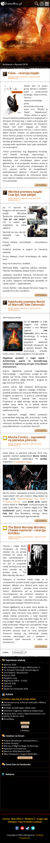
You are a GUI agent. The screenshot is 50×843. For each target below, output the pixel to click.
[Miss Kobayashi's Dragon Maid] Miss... (21, 754)
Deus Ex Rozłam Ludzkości (30, 821)
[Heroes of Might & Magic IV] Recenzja (21, 746)
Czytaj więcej (41, 185)
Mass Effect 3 (17, 819)
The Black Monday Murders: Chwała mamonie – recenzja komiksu (27, 530)
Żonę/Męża (9, 719)
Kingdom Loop (10, 678)
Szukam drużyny (11, 743)
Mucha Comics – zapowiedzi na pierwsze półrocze (27, 438)
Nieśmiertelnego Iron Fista (31, 498)
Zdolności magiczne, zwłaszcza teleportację (23, 710)
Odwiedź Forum (25, 758)
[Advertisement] (25, 34)
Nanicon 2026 (10, 664)
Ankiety (25, 730)
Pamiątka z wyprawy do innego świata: (18, 699)
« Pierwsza (17, 652)
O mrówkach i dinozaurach (16, 672)
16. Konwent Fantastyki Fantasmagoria (21, 670)
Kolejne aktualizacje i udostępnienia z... (21, 740)
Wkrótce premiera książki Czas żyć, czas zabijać (25, 193)
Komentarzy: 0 (14, 200)
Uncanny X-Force (11, 501)
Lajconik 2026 (10, 683)
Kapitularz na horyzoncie (15, 748)
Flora (17, 77)
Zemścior (8, 686)
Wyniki (25, 727)
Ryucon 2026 (9, 675)
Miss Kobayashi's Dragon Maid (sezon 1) (22, 667)
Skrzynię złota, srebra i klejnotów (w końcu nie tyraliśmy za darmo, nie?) (23, 714)
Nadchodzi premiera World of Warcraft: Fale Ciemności (26, 303)
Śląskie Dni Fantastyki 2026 (16, 688)
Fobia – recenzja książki (23, 73)
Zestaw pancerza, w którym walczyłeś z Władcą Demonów (23, 703)
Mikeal (16, 198)
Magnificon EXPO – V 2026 (15, 680)
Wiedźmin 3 (30, 819)
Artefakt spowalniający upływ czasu (20, 708)
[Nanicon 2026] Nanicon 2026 (17, 751)
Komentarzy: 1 (14, 78)
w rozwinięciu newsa (22, 461)
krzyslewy (18, 444)
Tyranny (6, 819)
